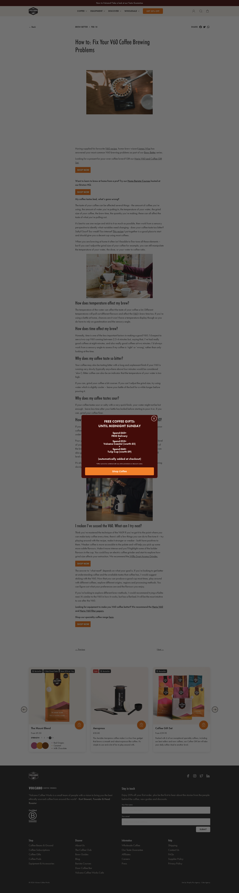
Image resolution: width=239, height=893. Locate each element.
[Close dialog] (154, 418)
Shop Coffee (119, 471)
